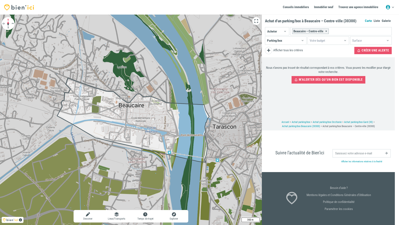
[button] (277, 31)
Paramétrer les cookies (339, 209)
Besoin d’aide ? (339, 188)
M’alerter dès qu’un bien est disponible (330, 79)
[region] (131, 120)
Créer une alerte (375, 50)
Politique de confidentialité (339, 202)
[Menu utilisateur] (390, 7)
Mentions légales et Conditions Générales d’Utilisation (339, 195)
